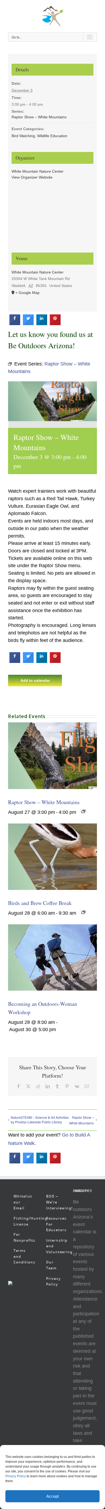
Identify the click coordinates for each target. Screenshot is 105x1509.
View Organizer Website (32, 177)
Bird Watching (23, 136)
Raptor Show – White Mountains (44, 802)
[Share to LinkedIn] (41, 323)
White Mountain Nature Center (38, 171)
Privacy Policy (15, 1476)
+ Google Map (27, 292)
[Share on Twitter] (28, 323)
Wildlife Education (52, 136)
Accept (52, 1496)
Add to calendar (35, 680)
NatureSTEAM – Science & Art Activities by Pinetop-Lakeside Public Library (40, 1119)
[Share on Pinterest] (55, 323)
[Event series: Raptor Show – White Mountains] (83, 811)
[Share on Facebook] (14, 323)
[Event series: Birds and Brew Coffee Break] (83, 912)
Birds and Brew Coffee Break (40, 903)
